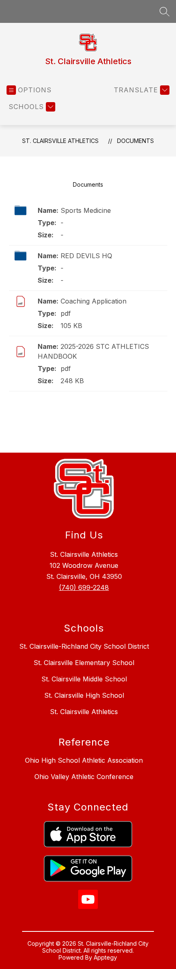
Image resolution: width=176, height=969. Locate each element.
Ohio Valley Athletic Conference (83, 777)
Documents (135, 140)
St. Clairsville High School (84, 695)
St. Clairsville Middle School (84, 679)
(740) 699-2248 (84, 587)
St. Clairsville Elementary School (84, 663)
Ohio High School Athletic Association (84, 760)
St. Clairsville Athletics (60, 140)
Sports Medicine (86, 210)
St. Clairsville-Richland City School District (84, 646)
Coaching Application (93, 301)
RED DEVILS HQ (86, 256)
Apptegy (105, 957)
